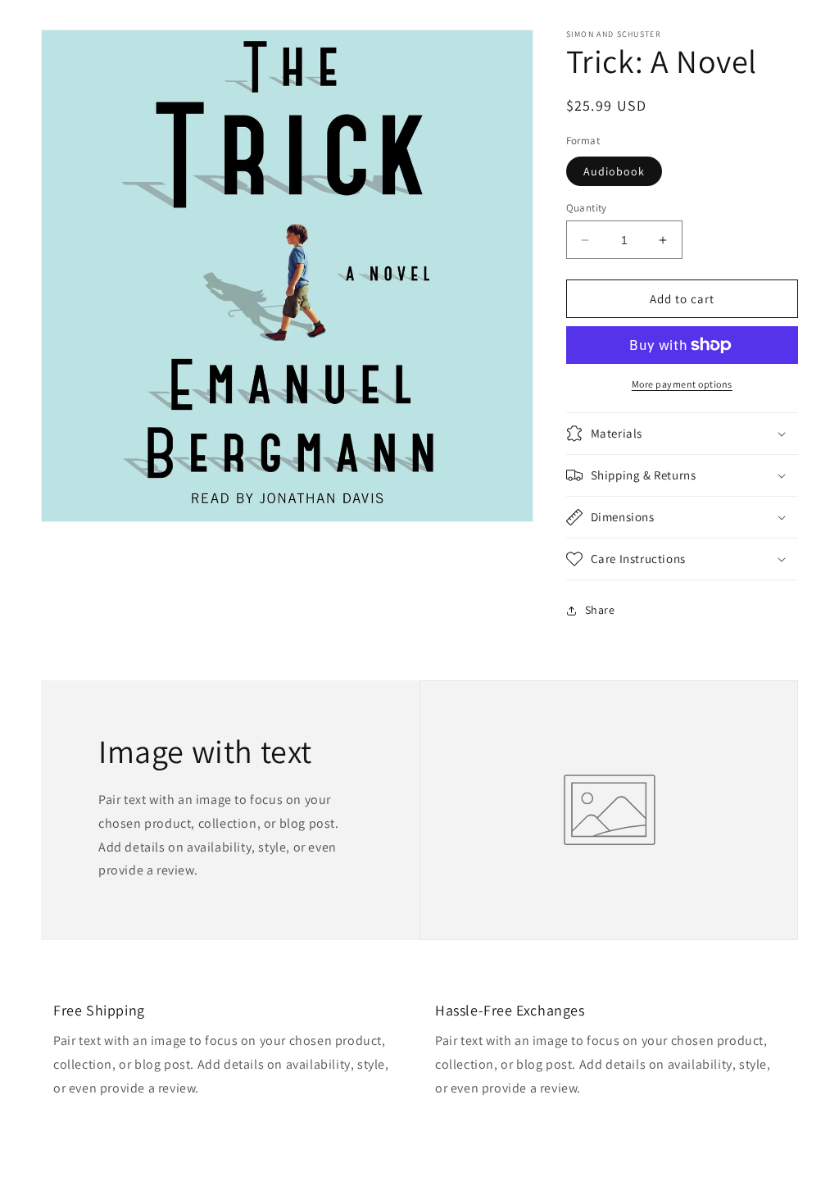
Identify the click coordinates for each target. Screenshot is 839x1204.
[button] (682, 433)
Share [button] (600, 609)
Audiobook (614, 171)
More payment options (682, 384)
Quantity (586, 208)
